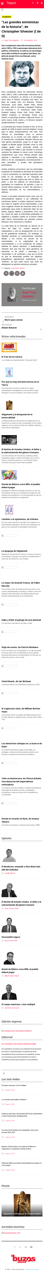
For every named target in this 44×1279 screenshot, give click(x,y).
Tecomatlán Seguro (11, 935)
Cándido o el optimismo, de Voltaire (20, 517)
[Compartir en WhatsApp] (17, 271)
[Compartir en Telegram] (22, 271)
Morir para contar (14, 318)
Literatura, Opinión (18, 266)
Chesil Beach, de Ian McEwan (16, 679)
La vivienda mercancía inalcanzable (19, 1042)
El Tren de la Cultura (12, 355)
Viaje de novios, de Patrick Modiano (20, 645)
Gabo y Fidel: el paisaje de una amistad (21, 618)
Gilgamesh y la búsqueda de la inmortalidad (22, 1210)
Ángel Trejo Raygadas (11, 39)
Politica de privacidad (32, 1266)
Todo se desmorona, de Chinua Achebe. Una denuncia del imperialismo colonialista (22, 779)
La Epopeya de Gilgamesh (14, 549)
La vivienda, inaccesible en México (14, 1096)
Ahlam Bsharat (9, 326)
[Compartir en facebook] (6, 271)
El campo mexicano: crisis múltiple (18, 1002)
